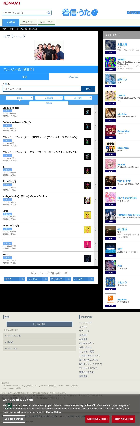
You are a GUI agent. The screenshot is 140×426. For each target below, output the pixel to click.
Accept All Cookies (97, 419)
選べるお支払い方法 (88, 360)
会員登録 (83, 335)
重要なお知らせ (86, 372)
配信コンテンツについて (90, 364)
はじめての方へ (86, 343)
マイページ (84, 331)
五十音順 (78, 98)
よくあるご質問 (86, 351)
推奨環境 (83, 376)
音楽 (12, 22)
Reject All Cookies (123, 419)
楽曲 (24, 76)
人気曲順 (49, 98)
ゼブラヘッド (13, 29)
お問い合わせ (85, 347)
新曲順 (20, 98)
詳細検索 (41, 324)
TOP (4, 29)
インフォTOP (85, 323)
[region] (70, 410)
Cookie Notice (53, 412)
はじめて (48, 22)
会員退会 (83, 339)
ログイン (83, 327)
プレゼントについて (88, 368)
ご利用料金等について (89, 355)
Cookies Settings (14, 419)
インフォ (30, 22)
